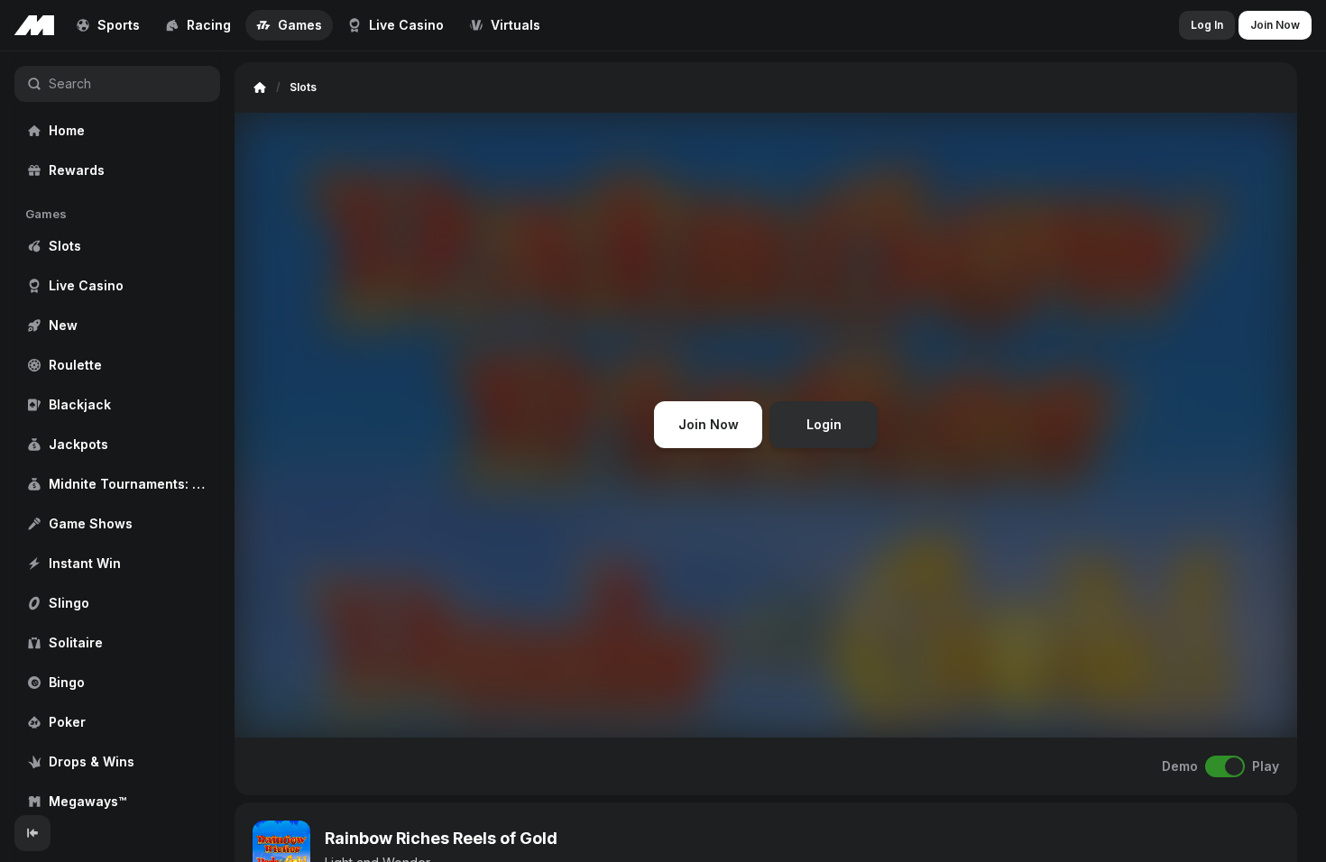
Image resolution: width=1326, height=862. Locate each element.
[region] (117, 433)
